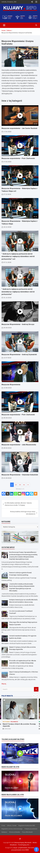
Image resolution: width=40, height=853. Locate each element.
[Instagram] (23, 493)
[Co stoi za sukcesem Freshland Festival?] (5, 614)
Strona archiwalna (14, 832)
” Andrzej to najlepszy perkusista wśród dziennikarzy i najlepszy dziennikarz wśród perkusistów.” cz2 (18, 256)
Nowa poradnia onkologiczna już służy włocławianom (22, 513)
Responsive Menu (32, 2)
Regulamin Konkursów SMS (26, 825)
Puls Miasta (14, 721)
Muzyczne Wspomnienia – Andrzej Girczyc (18, 324)
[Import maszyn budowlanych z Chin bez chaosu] (5, 675)
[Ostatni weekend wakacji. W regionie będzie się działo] (5, 638)
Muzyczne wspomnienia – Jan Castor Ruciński (19, 128)
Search (36, 689)
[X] (7, 493)
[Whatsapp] (15, 493)
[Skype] (31, 493)
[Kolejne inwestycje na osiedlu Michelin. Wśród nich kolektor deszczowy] (5, 602)
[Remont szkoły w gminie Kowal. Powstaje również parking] (5, 575)
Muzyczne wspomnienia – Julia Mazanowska (19, 445)
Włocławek (6, 721)
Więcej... (4, 684)
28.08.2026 (7, 729)
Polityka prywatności (31, 829)
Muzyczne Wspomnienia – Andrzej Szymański (19, 354)
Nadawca (4, 832)
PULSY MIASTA (7, 696)
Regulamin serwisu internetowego (12, 829)
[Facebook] (3, 493)
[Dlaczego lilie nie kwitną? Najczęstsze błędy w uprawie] (5, 625)
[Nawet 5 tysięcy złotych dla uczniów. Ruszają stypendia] (5, 650)
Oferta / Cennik (11, 825)
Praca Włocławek (27, 832)
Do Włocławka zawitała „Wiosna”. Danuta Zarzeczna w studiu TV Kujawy (18, 504)
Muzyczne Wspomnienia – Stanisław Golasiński (20, 475)
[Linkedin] (11, 493)
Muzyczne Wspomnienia (11, 385)
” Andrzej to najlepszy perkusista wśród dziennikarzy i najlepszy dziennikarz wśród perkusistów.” (18, 291)
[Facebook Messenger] (27, 493)
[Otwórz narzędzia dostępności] (36, 849)
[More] (35, 493)
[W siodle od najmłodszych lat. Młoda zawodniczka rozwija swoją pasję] (5, 663)
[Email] (19, 493)
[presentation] (34, 695)
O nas (3, 825)
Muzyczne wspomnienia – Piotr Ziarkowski (18, 158)
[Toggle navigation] (4, 25)
